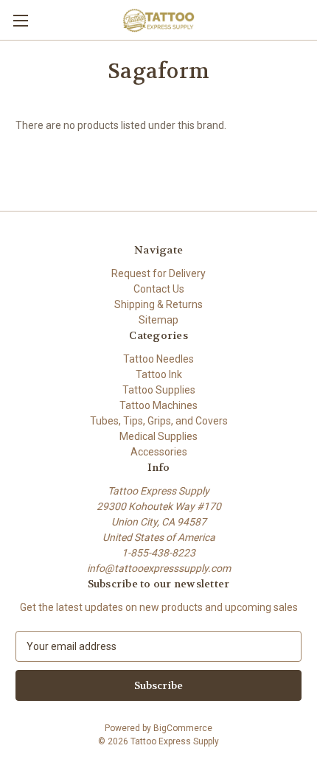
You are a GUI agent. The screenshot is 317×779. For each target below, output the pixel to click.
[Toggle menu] (20, 20)
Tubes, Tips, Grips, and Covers (159, 421)
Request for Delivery (158, 273)
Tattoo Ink (159, 374)
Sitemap (158, 320)
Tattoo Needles (158, 359)
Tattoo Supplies (158, 390)
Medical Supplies (158, 436)
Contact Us (158, 289)
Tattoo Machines (158, 405)
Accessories (158, 452)
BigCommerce (182, 728)
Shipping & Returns (158, 304)
